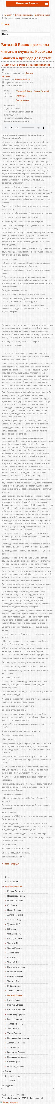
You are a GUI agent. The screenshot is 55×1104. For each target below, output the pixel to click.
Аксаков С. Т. (13, 1047)
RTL (18, 1095)
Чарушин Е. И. (14, 934)
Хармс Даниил (14, 1033)
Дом (7, 877)
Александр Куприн (16, 1014)
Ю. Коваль (12, 905)
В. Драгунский (13, 986)
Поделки (9, 1085)
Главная (8, 15)
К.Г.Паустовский (14, 938)
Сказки (8, 1071)
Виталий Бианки (42, 15)
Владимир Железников (18, 1038)
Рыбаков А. (12, 957)
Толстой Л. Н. (13, 962)
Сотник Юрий (13, 1062)
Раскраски (10, 1081)
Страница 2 (21, 96)
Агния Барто (13, 953)
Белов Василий (14, 1019)
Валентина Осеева (16, 967)
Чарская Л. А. (13, 981)
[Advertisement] (28, 318)
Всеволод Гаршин (15, 1066)
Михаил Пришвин (15, 976)
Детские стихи (11, 882)
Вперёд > (15, 864)
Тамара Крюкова (15, 1024)
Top (3, 1095)
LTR (23, 1095)
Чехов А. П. (12, 943)
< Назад (5, 864)
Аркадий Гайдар (14, 991)
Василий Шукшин (15, 1005)
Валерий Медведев (16, 1009)
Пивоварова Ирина (16, 896)
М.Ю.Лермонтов (14, 972)
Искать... (5, 31)
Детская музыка (12, 1076)
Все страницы (22, 100)
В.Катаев (11, 929)
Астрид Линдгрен (15, 915)
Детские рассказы (23, 15)
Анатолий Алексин (16, 1043)
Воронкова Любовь (16, 1052)
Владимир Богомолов (17, 1057)
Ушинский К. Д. (14, 919)
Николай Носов (14, 910)
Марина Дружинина (16, 891)
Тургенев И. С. (14, 924)
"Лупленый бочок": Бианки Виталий (25, 64)
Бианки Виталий (22, 79)
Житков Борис (13, 1000)
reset (13, 1095)
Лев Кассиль (13, 1028)
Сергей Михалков (15, 948)
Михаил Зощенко (15, 900)
